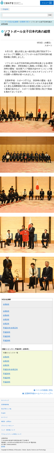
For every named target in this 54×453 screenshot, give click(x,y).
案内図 (3, 446)
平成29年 (6, 336)
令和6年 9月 (24, 22)
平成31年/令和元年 (10, 328)
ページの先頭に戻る (44, 390)
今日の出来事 (13, 22)
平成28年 (6, 340)
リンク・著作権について (8, 430)
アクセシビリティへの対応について (11, 434)
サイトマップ (5, 400)
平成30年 (6, 332)
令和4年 (6, 315)
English (5, 9)
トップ (3, 22)
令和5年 (6, 311)
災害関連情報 (5, 404)
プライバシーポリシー (7, 425)
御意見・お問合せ (6, 421)
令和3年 (6, 319)
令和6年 (6, 304)
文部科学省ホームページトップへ (38, 393)
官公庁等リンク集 (6, 409)
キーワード (4, 417)
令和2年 (6, 324)
